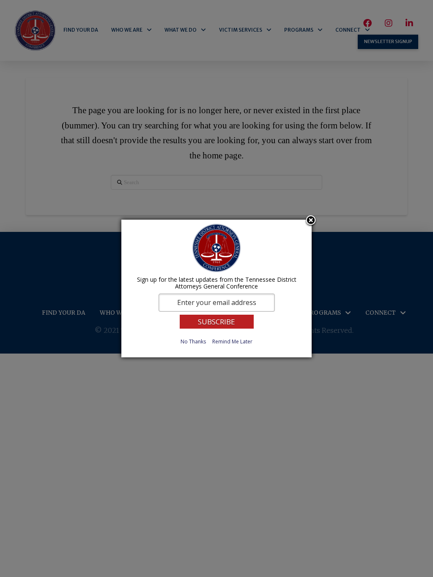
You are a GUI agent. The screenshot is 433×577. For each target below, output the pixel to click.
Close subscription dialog (310, 221)
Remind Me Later (232, 341)
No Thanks (193, 341)
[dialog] (216, 288)
